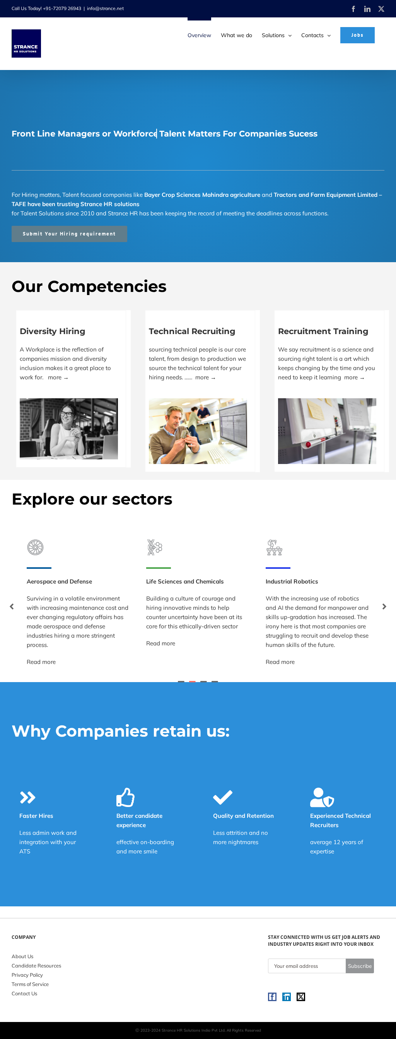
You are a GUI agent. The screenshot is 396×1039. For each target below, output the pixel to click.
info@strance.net (105, 8)
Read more (41, 643)
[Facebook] (272, 997)
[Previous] (11, 606)
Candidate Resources (36, 965)
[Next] (384, 606)
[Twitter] (301, 997)
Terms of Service (30, 984)
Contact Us (24, 993)
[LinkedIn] (286, 997)
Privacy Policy (27, 975)
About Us (22, 956)
